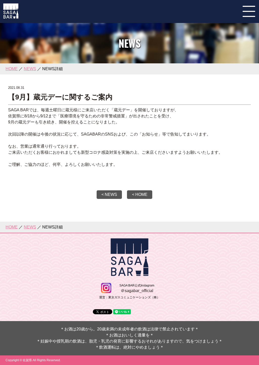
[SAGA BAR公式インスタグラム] (106, 291)
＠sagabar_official (137, 291)
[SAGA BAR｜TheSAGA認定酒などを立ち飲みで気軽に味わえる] (10, 16)
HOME (12, 69)
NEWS (30, 69)
